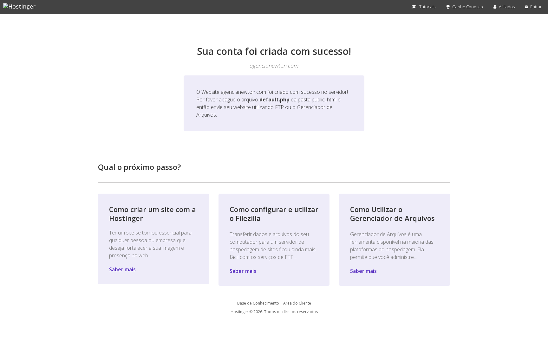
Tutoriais (426, 7)
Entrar (535, 7)
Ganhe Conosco (467, 7)
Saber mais (122, 269)
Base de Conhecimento (258, 303)
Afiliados (506, 7)
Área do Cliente (297, 303)
